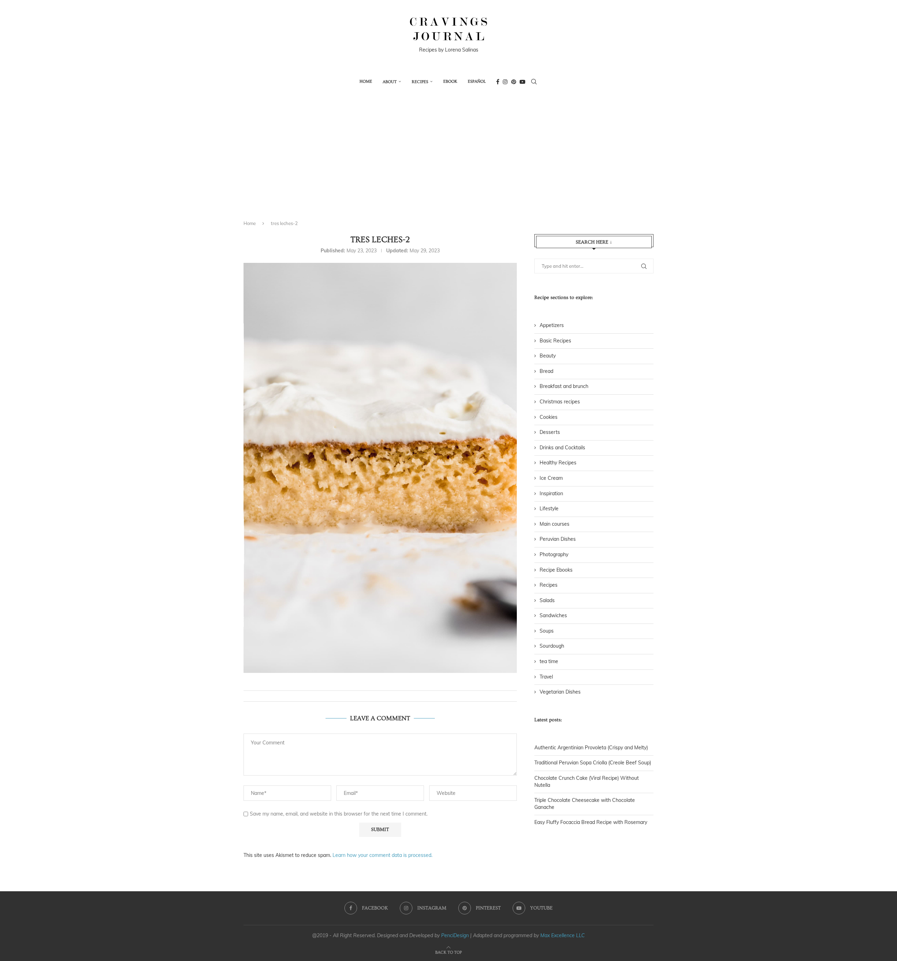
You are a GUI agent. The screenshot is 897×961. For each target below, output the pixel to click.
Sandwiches (553, 615)
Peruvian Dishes (558, 539)
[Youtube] (522, 81)
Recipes (420, 82)
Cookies (548, 417)
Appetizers (552, 325)
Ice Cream (551, 478)
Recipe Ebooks (556, 570)
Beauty (548, 356)
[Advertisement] (448, 162)
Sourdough (552, 646)
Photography (554, 554)
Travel (546, 677)
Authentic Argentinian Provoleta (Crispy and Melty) (591, 747)
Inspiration (551, 493)
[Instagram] (505, 81)
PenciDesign (455, 935)
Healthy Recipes (558, 462)
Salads (547, 600)
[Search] (533, 81)
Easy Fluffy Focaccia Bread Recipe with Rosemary (590, 822)
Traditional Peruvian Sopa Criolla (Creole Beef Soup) (592, 762)
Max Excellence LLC (562, 935)
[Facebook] (497, 81)
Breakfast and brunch (564, 386)
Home (366, 81)
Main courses (554, 524)
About (390, 82)
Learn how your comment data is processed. (382, 855)
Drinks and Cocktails (562, 447)
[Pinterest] (513, 81)
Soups (547, 631)
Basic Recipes (555, 341)
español (477, 81)
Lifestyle (549, 508)
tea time (549, 661)
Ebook (450, 81)
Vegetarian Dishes (560, 692)
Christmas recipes (560, 401)
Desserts (550, 432)
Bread (546, 371)
